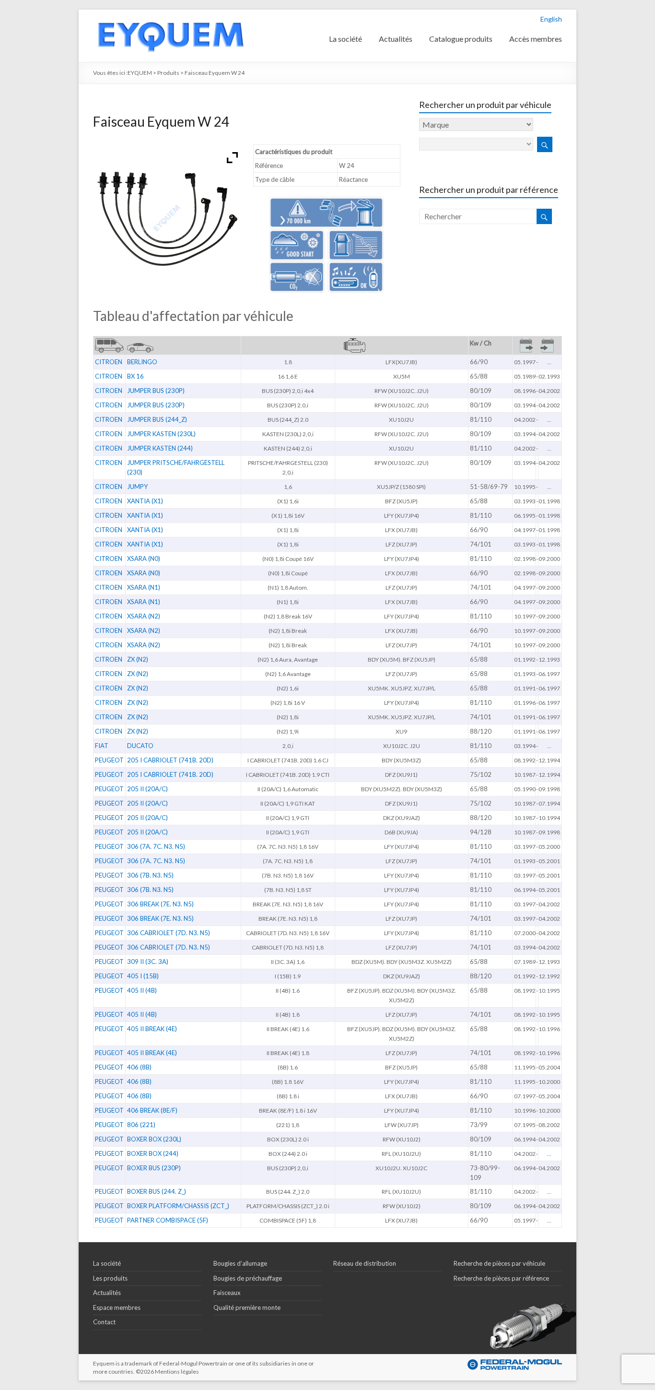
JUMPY (137, 486)
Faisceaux (227, 1292)
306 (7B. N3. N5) (150, 875)
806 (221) (141, 1125)
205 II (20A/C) (147, 789)
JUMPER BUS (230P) (156, 390)
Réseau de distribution (364, 1263)
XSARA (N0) (143, 558)
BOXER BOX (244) (152, 1153)
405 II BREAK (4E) (152, 1029)
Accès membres (535, 38)
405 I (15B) (143, 976)
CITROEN (108, 362)
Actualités (395, 38)
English (551, 19)
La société (345, 38)
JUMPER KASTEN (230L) (161, 434)
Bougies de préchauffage (247, 1278)
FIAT (101, 745)
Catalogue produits (460, 38)
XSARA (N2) (143, 616)
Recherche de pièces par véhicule (499, 1263)
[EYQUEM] (170, 14)
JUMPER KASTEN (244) (160, 448)
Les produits (110, 1278)
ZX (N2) (137, 659)
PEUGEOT (109, 760)
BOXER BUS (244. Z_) (156, 1191)
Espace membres (116, 1307)
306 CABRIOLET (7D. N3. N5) (168, 933)
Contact (104, 1322)
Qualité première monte (247, 1307)
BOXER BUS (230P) (154, 1168)
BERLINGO (142, 362)
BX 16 (135, 376)
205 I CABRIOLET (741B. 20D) (170, 760)
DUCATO (140, 745)
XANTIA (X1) (145, 501)
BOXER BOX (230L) (154, 1139)
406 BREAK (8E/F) (152, 1110)
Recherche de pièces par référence (501, 1278)
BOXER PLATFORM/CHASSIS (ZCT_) (178, 1206)
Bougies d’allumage (240, 1263)
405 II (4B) (142, 990)
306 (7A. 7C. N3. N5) (156, 846)
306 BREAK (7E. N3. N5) (160, 904)
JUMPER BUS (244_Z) (157, 419)
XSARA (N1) (143, 587)
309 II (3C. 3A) (147, 961)
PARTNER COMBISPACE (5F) (167, 1220)
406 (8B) (139, 1067)
